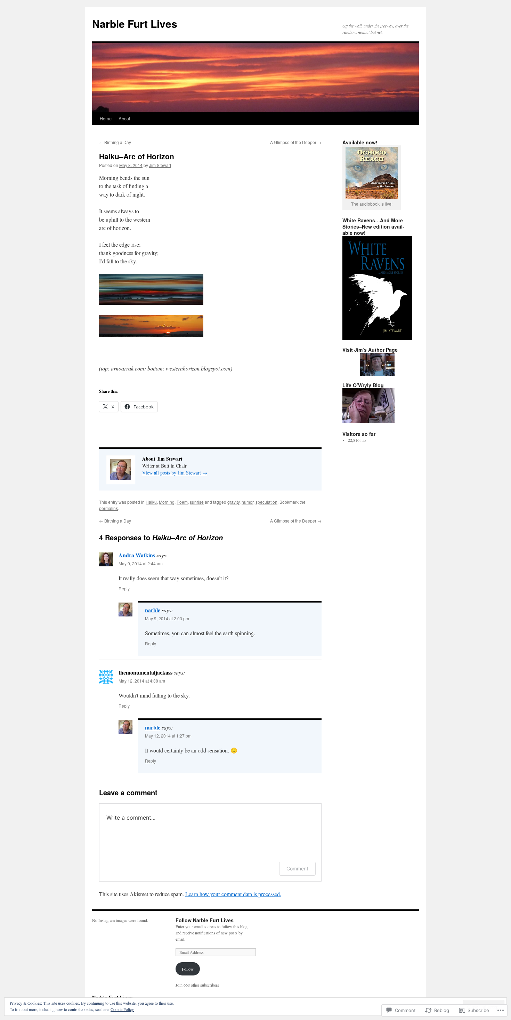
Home (106, 118)
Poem (182, 502)
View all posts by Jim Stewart (174, 472)
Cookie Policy (122, 1009)
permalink (108, 508)
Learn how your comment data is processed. (233, 894)
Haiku (151, 502)
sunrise (197, 502)
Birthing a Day (115, 142)
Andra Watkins (137, 555)
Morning (167, 502)
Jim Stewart (160, 165)
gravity (233, 502)
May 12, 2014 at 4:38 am (142, 681)
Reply (124, 588)
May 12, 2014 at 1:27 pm (168, 736)
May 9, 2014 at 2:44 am (141, 563)
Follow (188, 969)
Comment (297, 868)
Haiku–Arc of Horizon (136, 156)
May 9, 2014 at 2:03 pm (167, 618)
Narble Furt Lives (134, 23)
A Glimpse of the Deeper (296, 142)
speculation (266, 502)
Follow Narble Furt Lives (205, 920)
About (124, 118)
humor (247, 502)
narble (152, 610)
